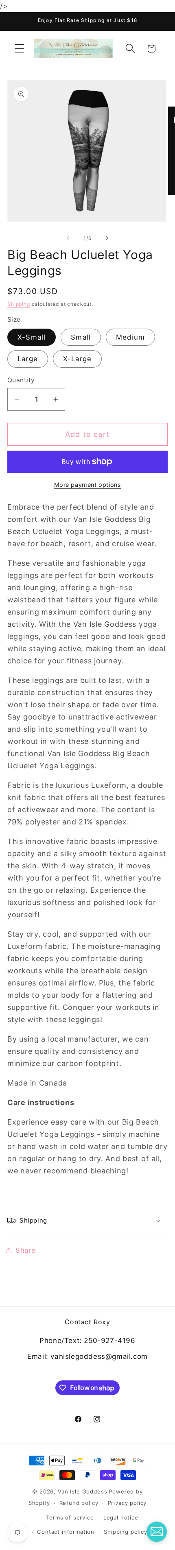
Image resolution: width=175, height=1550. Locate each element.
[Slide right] (107, 238)
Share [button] (25, 1250)
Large (28, 359)
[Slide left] (68, 238)
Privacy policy (127, 1503)
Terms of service (70, 1517)
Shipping (18, 304)
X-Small (32, 337)
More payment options (87, 484)
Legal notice (120, 1517)
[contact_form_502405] (157, 1532)
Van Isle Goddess (82, 1491)
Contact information (65, 1531)
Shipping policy (125, 1531)
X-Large (77, 359)
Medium (130, 337)
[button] (20, 48)
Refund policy (78, 1503)
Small (81, 337)
